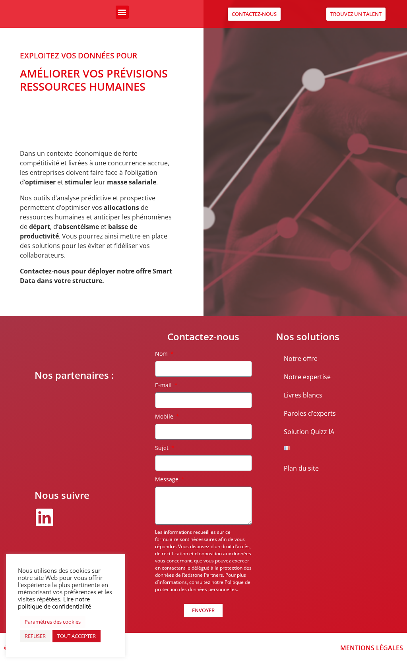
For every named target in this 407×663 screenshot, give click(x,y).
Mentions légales (371, 648)
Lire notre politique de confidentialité (54, 602)
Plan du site (301, 468)
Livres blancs (303, 395)
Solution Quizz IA (309, 431)
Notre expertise (307, 376)
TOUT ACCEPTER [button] (76, 636)
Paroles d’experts (310, 413)
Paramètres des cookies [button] (53, 621)
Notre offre (301, 358)
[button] (122, 12)
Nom (162, 353)
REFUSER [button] (35, 636)
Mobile (165, 416)
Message (167, 479)
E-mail (164, 385)
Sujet (162, 448)
